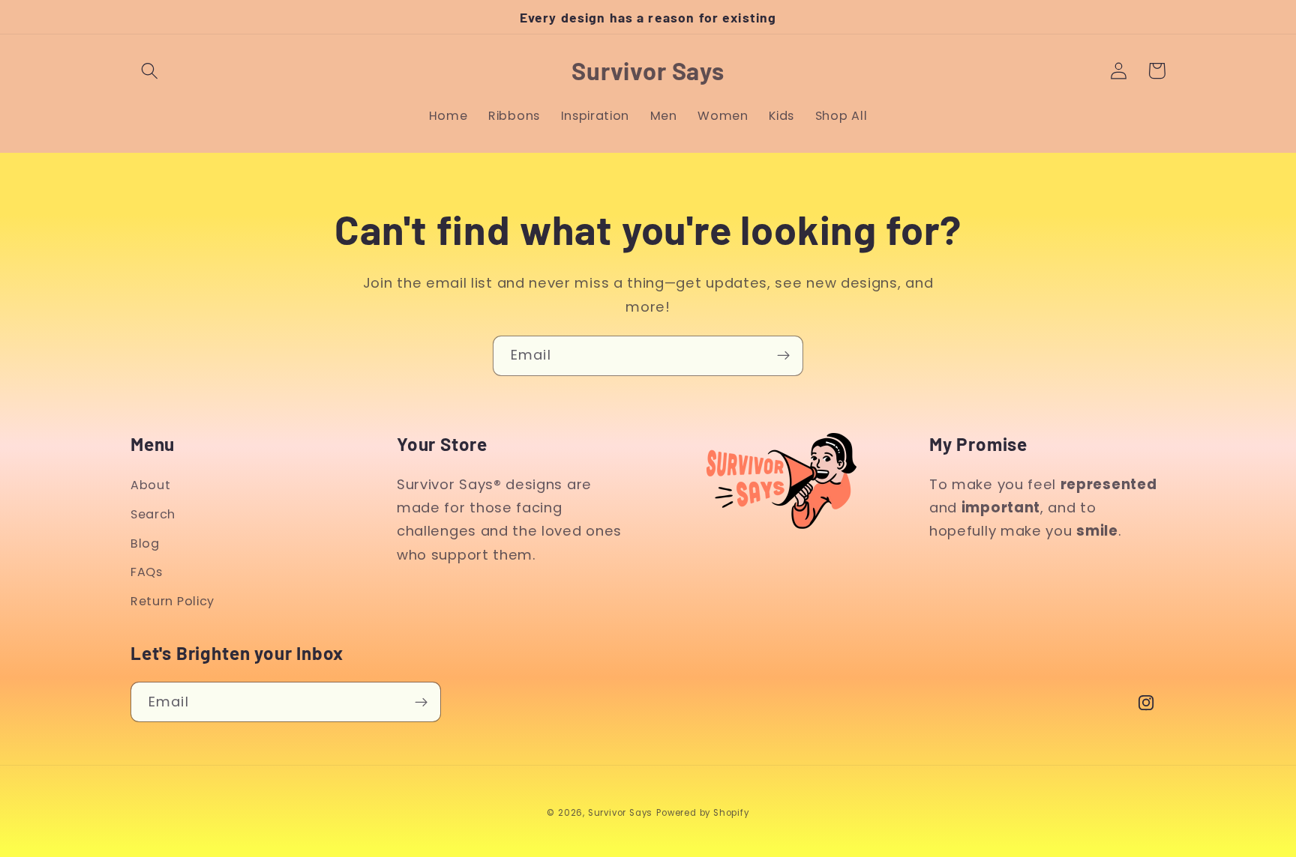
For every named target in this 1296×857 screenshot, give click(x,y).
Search (153, 514)
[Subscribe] (783, 356)
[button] (149, 71)
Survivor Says (620, 813)
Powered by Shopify (702, 813)
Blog (145, 543)
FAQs (146, 572)
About (150, 485)
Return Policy (172, 601)
